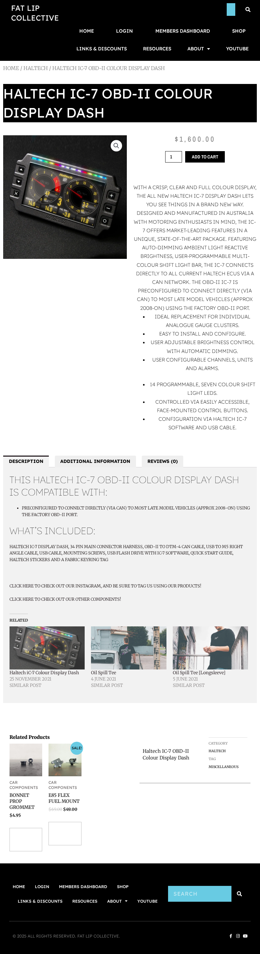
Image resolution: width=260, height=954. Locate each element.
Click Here (22, 586)
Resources (157, 49)
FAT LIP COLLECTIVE (35, 12)
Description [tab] (26, 461)
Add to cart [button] (24, 839)
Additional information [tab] (95, 461)
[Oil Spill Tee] (128, 647)
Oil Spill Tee (103, 672)
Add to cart (205, 157)
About (195, 49)
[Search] (239, 894)
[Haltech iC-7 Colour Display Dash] (47, 647)
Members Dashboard (182, 31)
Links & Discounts (101, 49)
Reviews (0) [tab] (162, 461)
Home (86, 31)
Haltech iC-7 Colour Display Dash (44, 672)
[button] (116, 145)
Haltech (35, 68)
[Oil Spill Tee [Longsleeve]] (210, 647)
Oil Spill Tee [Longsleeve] (199, 672)
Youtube (237, 49)
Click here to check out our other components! (65, 599)
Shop (239, 31)
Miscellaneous (223, 767)
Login (124, 31)
